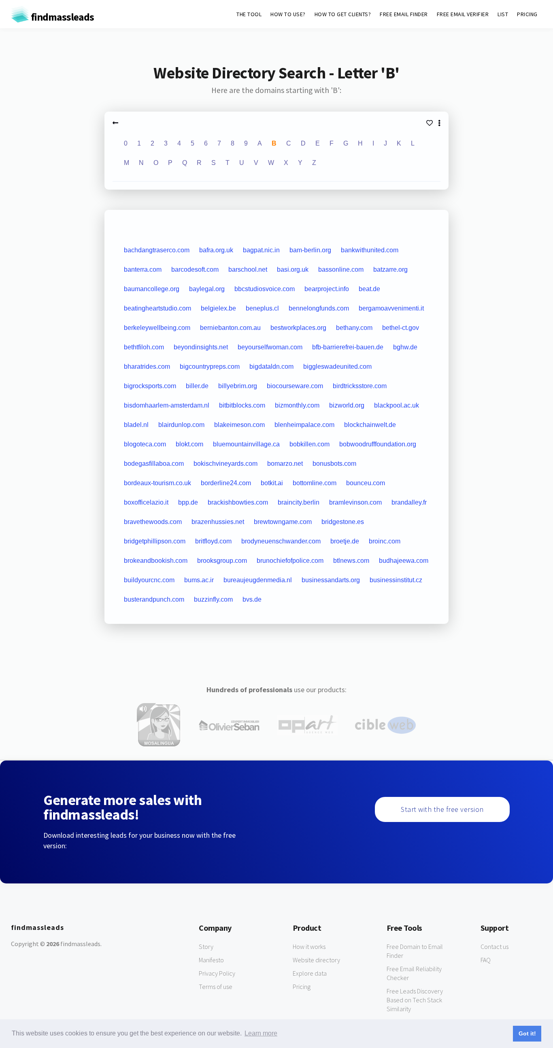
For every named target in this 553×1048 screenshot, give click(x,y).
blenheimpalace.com (304, 424)
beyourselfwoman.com (270, 347)
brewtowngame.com (283, 521)
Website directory (316, 960)
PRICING (527, 14)
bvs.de (252, 599)
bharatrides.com (147, 366)
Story (206, 946)
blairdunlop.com (181, 424)
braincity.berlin (298, 502)
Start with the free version (442, 809)
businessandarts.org (331, 580)
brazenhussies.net (217, 521)
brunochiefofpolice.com (290, 560)
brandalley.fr (409, 502)
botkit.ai (272, 483)
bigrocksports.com (150, 385)
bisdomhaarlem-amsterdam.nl (166, 405)
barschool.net (247, 269)
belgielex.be (218, 308)
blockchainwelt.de (370, 424)
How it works (309, 946)
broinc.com (384, 541)
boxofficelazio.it (146, 502)
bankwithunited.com (369, 250)
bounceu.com (365, 483)
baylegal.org (207, 288)
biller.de (197, 385)
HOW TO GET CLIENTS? (343, 14)
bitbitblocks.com (242, 405)
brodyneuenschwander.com (281, 541)
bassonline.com (341, 269)
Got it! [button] (527, 1033)
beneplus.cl (262, 308)
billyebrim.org (237, 385)
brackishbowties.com (238, 502)
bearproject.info (326, 288)
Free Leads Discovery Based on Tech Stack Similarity (415, 1000)
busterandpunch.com (154, 599)
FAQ (486, 960)
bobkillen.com (309, 444)
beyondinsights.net (201, 347)
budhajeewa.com (403, 560)
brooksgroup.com (222, 560)
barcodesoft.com (195, 269)
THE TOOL (249, 14)
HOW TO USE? (288, 14)
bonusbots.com (334, 463)
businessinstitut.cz (396, 580)
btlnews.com (351, 560)
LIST (503, 14)
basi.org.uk (292, 269)
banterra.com (143, 269)
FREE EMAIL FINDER (404, 14)
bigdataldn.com (271, 366)
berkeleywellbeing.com (157, 327)
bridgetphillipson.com (154, 541)
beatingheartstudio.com (157, 308)
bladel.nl (136, 424)
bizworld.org (346, 405)
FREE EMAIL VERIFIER (463, 14)
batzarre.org (390, 269)
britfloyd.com (213, 541)
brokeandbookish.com (155, 560)
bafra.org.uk (216, 250)
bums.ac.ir (199, 580)
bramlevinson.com (355, 502)
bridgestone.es (342, 521)
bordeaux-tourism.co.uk (157, 483)
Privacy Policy (217, 973)
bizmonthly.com (297, 405)
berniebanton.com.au (230, 327)
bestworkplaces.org (298, 327)
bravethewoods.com (153, 521)
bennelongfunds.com (319, 308)
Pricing (302, 986)
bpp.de (188, 502)
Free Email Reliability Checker (414, 973)
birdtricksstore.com (360, 385)
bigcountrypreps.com (210, 366)
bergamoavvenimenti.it (391, 308)
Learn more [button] (261, 1033)
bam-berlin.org (310, 250)
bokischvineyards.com (225, 463)
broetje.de (344, 541)
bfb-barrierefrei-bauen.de (347, 347)
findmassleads (61, 16)
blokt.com (189, 444)
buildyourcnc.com (149, 580)
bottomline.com (314, 483)
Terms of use (215, 986)
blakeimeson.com (239, 424)
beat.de (369, 288)
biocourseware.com (295, 385)
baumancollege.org (151, 288)
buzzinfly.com (213, 599)
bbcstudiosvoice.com (264, 288)
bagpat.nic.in (261, 250)
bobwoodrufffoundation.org (377, 444)
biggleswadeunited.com (337, 366)
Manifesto (211, 960)
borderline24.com (226, 483)
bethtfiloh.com (144, 347)
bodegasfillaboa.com (154, 463)
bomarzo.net (285, 463)
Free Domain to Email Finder (415, 950)
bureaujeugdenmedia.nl (257, 580)
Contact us (494, 946)
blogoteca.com (145, 444)
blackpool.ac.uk (396, 405)
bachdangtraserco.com (156, 250)
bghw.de (405, 347)
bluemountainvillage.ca (246, 444)
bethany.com (354, 327)
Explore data (310, 973)
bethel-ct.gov (400, 327)
